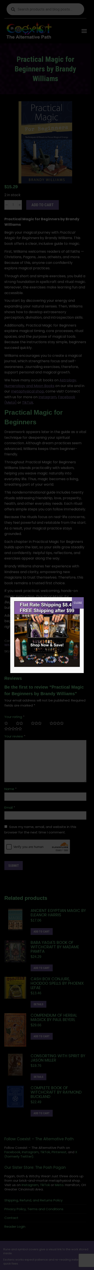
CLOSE (78, 603)
